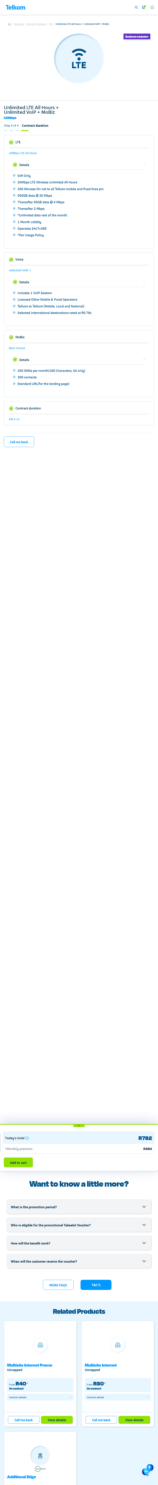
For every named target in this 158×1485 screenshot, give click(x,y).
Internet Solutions (36, 23)
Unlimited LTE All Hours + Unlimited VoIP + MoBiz (82, 23)
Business (19, 23)
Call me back (19, 441)
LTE (51, 23)
